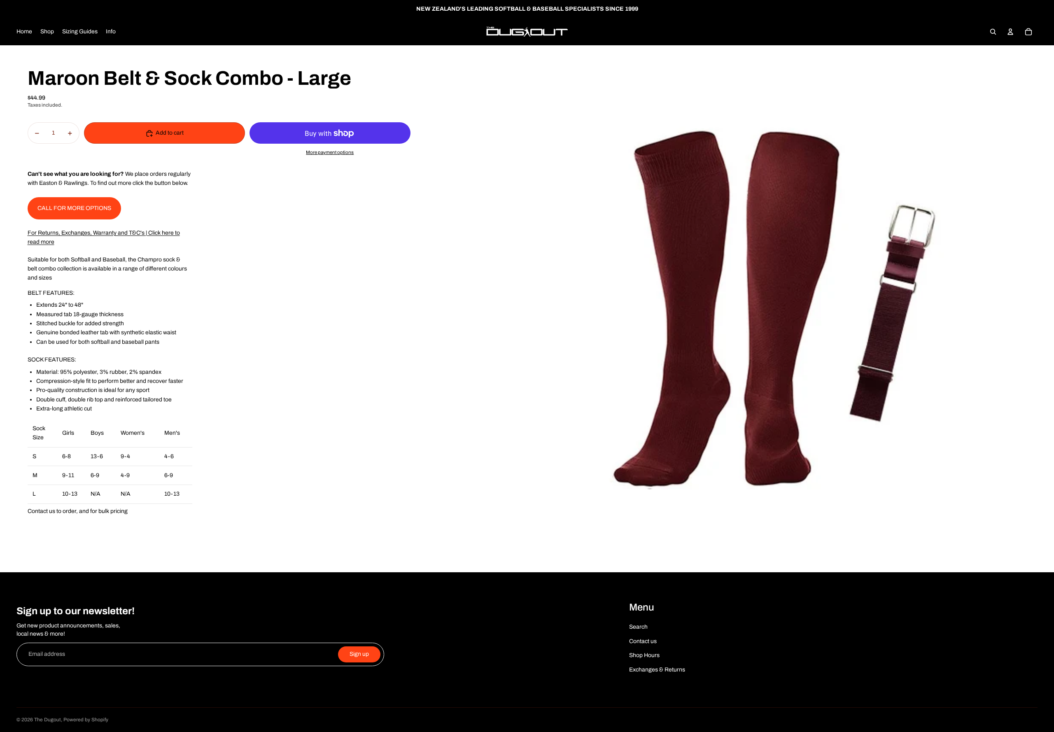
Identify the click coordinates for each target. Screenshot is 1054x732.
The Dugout (47, 720)
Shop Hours (644, 655)
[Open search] (993, 32)
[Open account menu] (1010, 32)
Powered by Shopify (85, 720)
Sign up (359, 654)
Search (638, 627)
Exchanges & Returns (657, 670)
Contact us (643, 641)
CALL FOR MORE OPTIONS (74, 208)
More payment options (330, 152)
